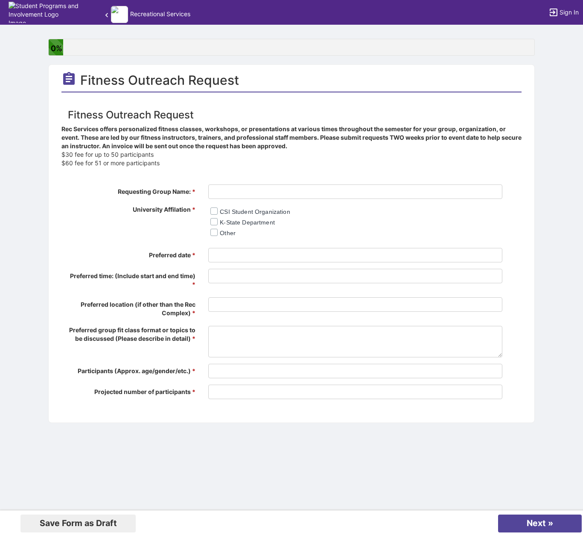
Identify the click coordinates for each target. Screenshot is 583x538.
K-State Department (247, 222)
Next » (540, 523)
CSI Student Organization (255, 211)
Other (228, 233)
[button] (44, 11)
